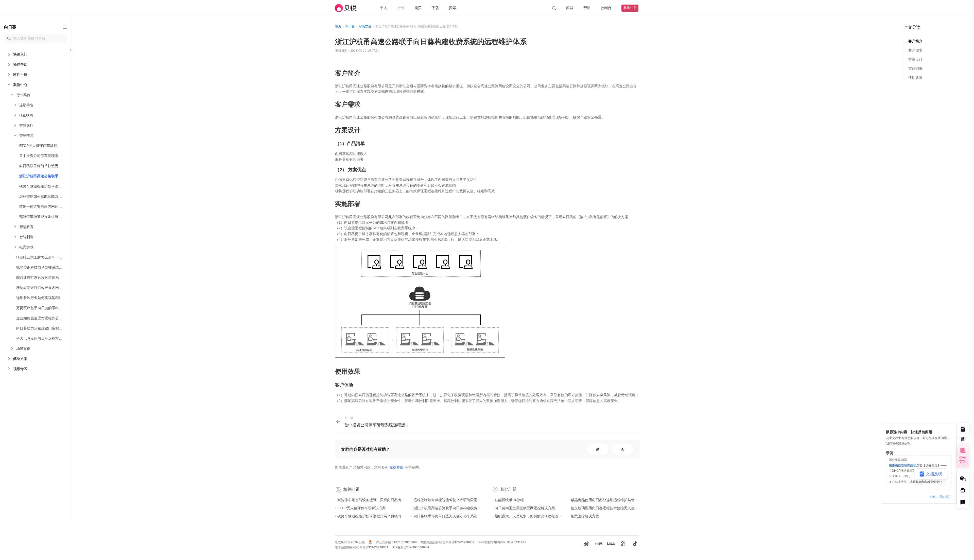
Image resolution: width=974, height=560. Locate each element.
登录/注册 (629, 8)
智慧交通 (365, 26)
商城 (569, 8)
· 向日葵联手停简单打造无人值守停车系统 (444, 516)
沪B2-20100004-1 (416, 547)
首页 (338, 26)
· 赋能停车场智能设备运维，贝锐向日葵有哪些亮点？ (370, 500)
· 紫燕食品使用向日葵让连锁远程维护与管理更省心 (603, 500)
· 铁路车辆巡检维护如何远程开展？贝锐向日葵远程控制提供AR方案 (370, 516)
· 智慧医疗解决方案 (583, 516)
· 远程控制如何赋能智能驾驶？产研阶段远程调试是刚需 (446, 500)
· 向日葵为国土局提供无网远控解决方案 (523, 508)
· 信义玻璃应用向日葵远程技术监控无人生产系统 (603, 508)
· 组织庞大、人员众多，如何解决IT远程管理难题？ (527, 516)
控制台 (606, 8)
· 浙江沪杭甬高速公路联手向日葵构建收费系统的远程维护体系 (446, 508)
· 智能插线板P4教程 (508, 500)
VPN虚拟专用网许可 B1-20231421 (502, 542)
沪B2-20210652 (463, 542)
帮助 (586, 8)
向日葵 (350, 26)
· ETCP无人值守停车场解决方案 (360, 508)
